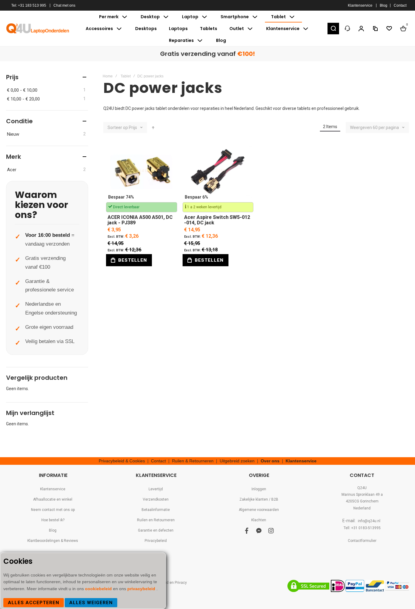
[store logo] (38, 28)
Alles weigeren (91, 602)
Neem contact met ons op (53, 510)
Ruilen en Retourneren (156, 520)
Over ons (270, 460)
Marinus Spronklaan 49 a (362, 494)
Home (108, 76)
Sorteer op (118, 127)
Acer (11, 169)
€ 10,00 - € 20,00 (23, 99)
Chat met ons (64, 5)
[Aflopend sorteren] (153, 127)
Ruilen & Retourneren (193, 460)
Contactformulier (362, 541)
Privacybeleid (156, 541)
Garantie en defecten (155, 530)
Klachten (258, 520)
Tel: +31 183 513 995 (28, 5)
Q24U (362, 488)
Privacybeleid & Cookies (122, 460)
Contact (400, 5)
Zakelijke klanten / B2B (258, 499)
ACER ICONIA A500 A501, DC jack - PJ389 (141, 173)
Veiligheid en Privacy (169, 582)
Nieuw (13, 134)
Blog (383, 5)
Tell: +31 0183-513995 (362, 528)
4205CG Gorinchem (362, 501)
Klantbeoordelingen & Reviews (52, 541)
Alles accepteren (33, 602)
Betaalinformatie (156, 510)
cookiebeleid (99, 588)
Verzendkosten (156, 499)
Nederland (362, 508)
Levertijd (156, 489)
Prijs (133, 127)
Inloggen (259, 489)
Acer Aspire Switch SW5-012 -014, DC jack (218, 173)
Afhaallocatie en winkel (52, 499)
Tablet (126, 76)
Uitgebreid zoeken (237, 460)
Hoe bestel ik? (52, 520)
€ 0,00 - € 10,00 (22, 90)
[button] (333, 28)
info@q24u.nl (369, 521)
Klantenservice (360, 5)
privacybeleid (141, 588)
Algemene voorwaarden (259, 510)
